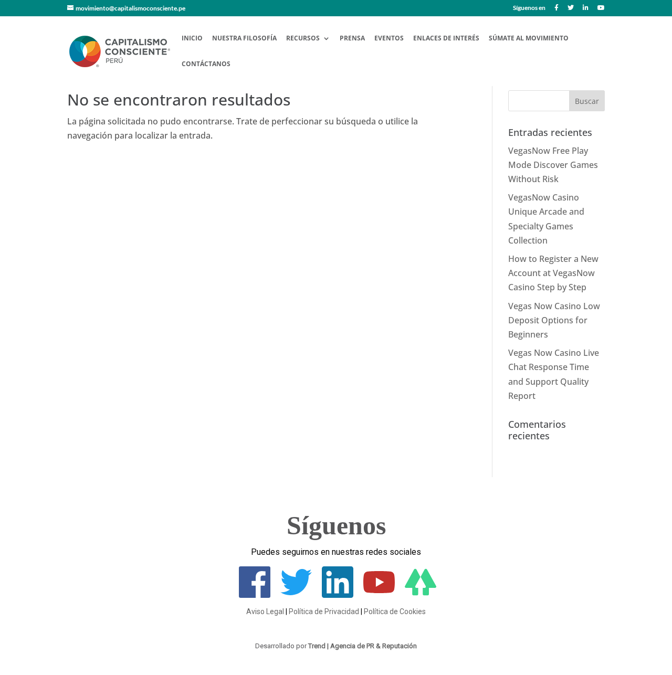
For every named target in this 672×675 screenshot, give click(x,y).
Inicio (192, 39)
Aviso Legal (265, 611)
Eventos (389, 39)
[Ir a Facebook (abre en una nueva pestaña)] (254, 594)
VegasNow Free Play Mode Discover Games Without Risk (553, 165)
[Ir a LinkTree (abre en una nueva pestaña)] (420, 594)
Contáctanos (206, 64)
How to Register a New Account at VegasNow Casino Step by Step (553, 273)
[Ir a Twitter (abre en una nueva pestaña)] (296, 594)
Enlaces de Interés (446, 39)
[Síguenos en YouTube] (601, 10)
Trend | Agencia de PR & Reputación (362, 646)
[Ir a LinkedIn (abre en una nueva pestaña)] (337, 594)
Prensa (352, 39)
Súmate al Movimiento (529, 39)
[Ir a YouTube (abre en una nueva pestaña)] (379, 594)
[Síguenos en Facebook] (556, 10)
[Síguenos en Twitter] (571, 10)
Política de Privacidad (324, 611)
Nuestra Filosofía (244, 39)
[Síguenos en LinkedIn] (586, 10)
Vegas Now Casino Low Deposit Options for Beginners (554, 320)
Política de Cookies (395, 611)
